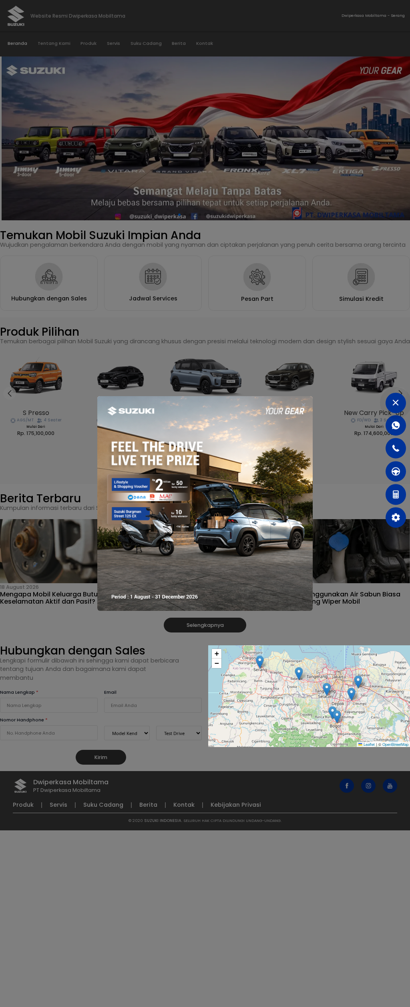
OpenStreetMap (395, 744)
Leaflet (368, 744)
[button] (352, 694)
